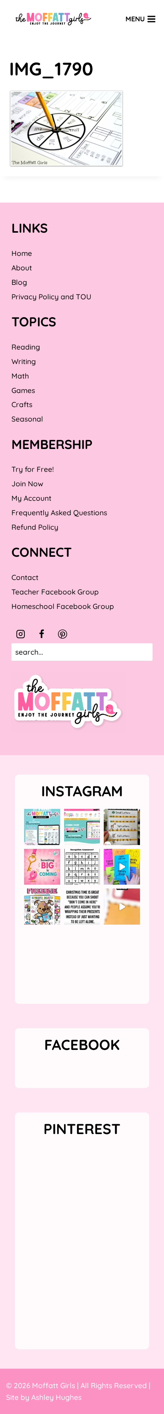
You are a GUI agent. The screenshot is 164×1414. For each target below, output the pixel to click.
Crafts (21, 404)
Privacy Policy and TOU (51, 296)
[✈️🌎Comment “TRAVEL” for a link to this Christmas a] (122, 906)
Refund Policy (34, 527)
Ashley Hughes (56, 1397)
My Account (31, 498)
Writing (23, 361)
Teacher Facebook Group (55, 591)
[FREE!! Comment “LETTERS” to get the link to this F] (122, 827)
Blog (19, 282)
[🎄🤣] (82, 906)
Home (21, 253)
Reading (25, 347)
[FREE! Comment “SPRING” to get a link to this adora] (42, 906)
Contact (25, 577)
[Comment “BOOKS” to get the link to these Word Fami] (122, 867)
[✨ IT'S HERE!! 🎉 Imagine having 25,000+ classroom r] (42, 827)
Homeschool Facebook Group (62, 606)
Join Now (27, 483)
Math (20, 375)
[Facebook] (41, 634)
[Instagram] (20, 634)
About (21, 267)
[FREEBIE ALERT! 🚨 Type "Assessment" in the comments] (82, 867)
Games (23, 390)
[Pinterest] (62, 634)
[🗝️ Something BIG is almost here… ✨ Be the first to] (42, 867)
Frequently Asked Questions (59, 512)
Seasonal (27, 418)
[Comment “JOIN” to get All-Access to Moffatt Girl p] (82, 827)
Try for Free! (32, 469)
